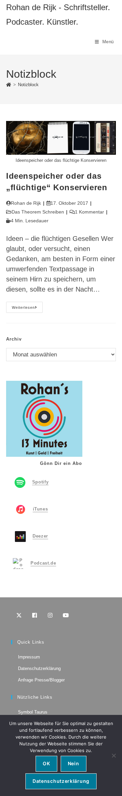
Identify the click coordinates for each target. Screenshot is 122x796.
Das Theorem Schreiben (38, 212)
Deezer (40, 536)
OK (46, 763)
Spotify (40, 482)
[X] (19, 615)
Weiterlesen (27, 309)
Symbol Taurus (32, 712)
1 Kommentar (89, 212)
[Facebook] (34, 615)
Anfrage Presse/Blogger (41, 679)
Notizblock (28, 84)
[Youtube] (66, 615)
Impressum (29, 657)
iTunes (40, 509)
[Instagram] (50, 615)
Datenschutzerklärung (39, 668)
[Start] (8, 84)
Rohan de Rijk (26, 203)
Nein (73, 763)
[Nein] (113, 755)
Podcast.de (43, 563)
